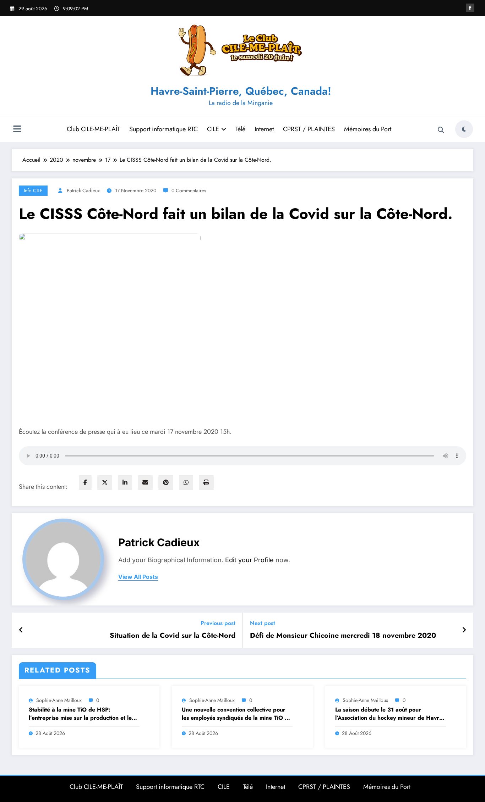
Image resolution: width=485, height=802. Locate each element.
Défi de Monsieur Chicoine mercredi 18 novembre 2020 (343, 636)
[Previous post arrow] (21, 630)
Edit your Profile (249, 560)
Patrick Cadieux (83, 190)
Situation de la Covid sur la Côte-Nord (172, 636)
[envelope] (145, 482)
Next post (262, 623)
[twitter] (104, 482)
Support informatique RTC (163, 129)
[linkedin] (125, 482)
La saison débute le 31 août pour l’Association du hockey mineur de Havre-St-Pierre (389, 714)
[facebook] (85, 482)
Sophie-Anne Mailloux (59, 700)
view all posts (138, 577)
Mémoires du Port (367, 129)
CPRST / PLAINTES (309, 129)
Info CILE (33, 190)
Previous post (218, 623)
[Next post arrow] (464, 630)
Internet (264, 129)
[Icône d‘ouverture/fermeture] (17, 130)
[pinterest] (165, 482)
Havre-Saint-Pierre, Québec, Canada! (241, 91)
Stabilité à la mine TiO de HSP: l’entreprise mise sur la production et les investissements (81, 714)
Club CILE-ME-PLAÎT (93, 129)
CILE (213, 129)
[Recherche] (441, 130)
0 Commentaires (188, 190)
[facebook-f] (470, 8)
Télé (240, 129)
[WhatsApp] (186, 482)
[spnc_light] (464, 129)
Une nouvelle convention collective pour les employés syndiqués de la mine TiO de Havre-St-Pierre (236, 714)
